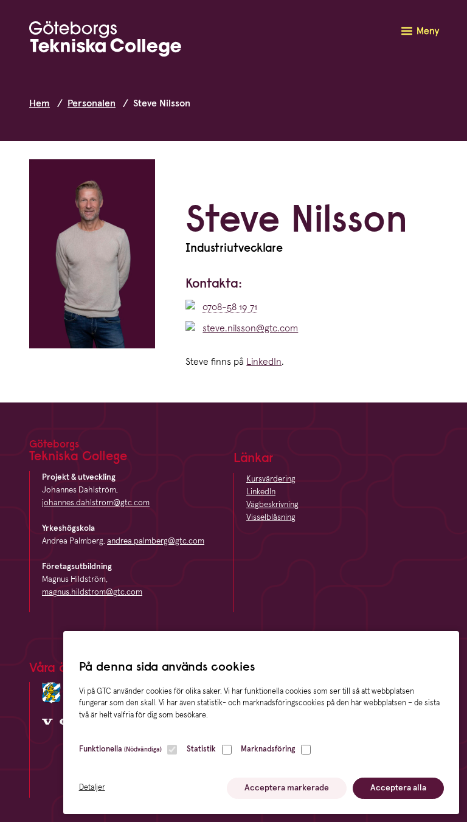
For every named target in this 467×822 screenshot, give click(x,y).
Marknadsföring (268, 749)
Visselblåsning (271, 517)
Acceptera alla (398, 788)
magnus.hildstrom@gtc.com (92, 592)
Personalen (91, 103)
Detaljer (92, 788)
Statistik (201, 749)
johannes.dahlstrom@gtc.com (96, 503)
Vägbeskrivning (272, 504)
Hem (39, 103)
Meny (428, 31)
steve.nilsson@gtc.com (250, 328)
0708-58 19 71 (229, 307)
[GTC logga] (105, 41)
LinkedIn (264, 362)
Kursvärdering (271, 479)
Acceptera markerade (286, 788)
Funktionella (120, 749)
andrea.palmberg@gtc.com (155, 541)
